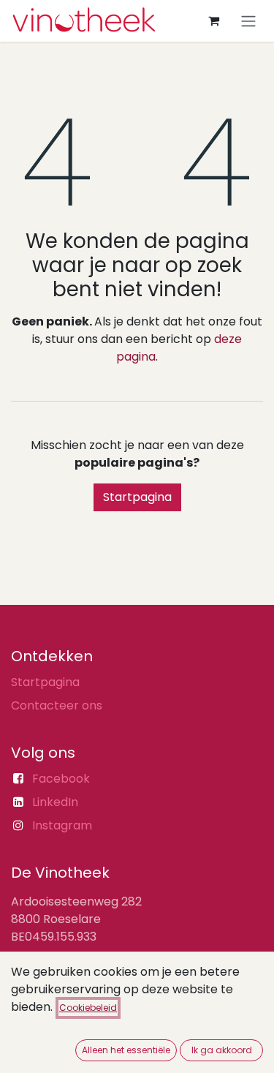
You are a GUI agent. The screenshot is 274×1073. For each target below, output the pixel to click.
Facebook (61, 778)
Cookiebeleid (88, 1007)
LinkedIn (55, 802)
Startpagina (137, 497)
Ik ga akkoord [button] (221, 1050)
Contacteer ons (56, 705)
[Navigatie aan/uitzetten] (248, 21)
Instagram (62, 825)
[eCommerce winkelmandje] (213, 20)
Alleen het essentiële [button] (126, 1050)
